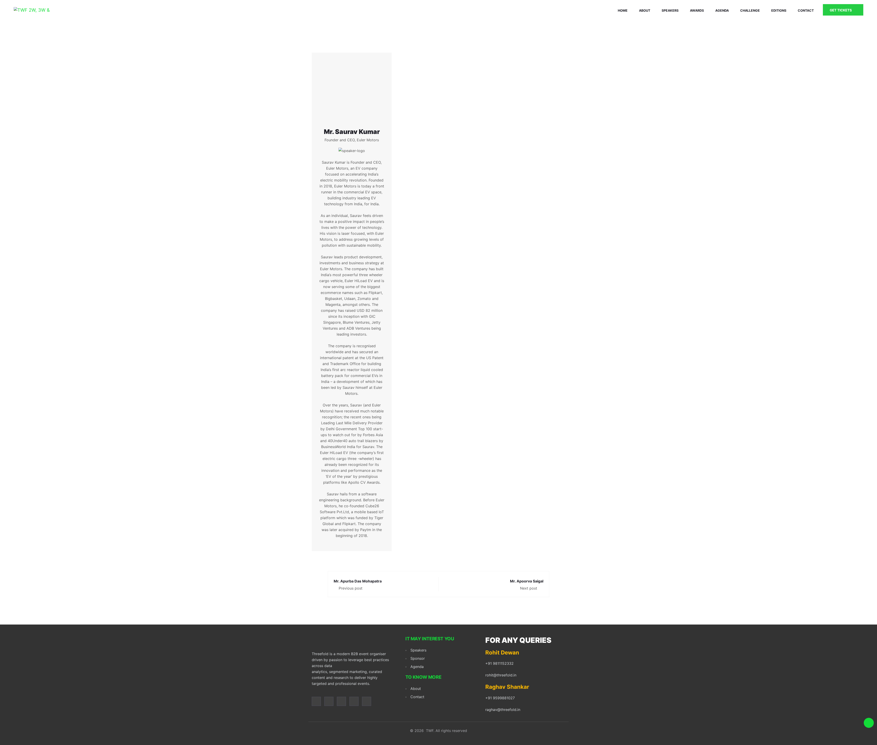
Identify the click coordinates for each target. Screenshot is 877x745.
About (644, 10)
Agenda (722, 10)
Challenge (750, 10)
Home (623, 10)
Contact (806, 10)
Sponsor (417, 658)
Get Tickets (841, 10)
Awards (697, 10)
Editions (778, 10)
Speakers (670, 10)
